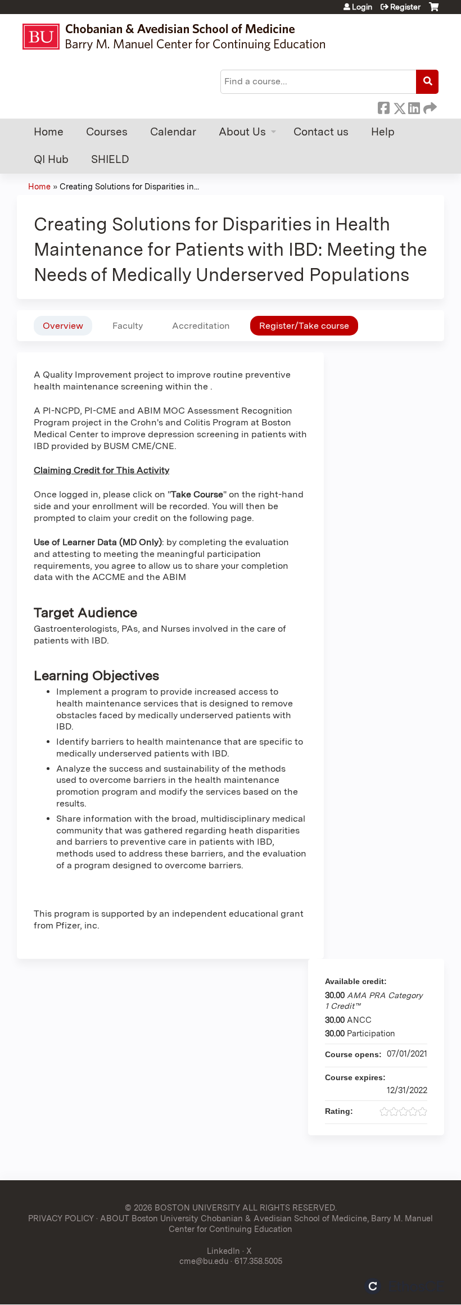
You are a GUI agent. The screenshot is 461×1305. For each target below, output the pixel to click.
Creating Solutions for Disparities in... (129, 186)
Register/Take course (304, 325)
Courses (107, 131)
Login (362, 7)
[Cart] (434, 11)
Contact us (321, 131)
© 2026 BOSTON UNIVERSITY (182, 1207)
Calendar (173, 131)
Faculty (127, 325)
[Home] (179, 37)
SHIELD (110, 159)
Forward (429, 106)
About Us (242, 131)
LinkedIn (413, 106)
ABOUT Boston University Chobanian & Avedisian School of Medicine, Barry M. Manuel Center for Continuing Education (266, 1223)
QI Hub (51, 159)
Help (383, 131)
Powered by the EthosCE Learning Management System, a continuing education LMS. (404, 1286)
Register (405, 7)
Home (49, 131)
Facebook (383, 106)
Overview (63, 325)
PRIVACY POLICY (61, 1218)
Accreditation (201, 325)
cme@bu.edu (203, 1261)
